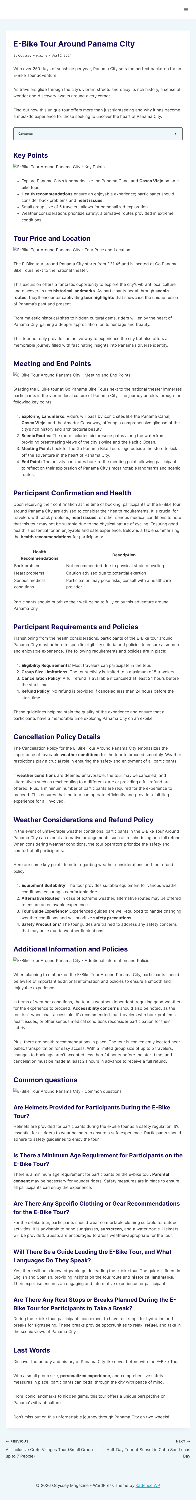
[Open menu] (185, 9)
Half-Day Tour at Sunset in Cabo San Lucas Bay (148, 1448)
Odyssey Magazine (32, 55)
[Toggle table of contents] (175, 134)
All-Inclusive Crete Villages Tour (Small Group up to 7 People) (49, 1448)
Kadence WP (148, 1485)
